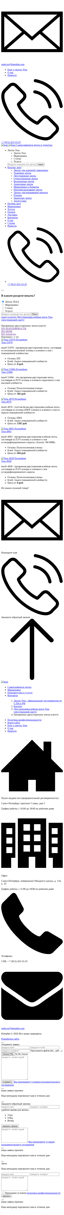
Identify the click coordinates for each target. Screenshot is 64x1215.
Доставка (12, 214)
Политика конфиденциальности (24, 720)
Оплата (11, 212)
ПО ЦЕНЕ (6, 331)
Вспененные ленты (24, 181)
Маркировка (14, 206)
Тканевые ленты (22, 173)
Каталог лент (14, 167)
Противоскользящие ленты (28, 189)
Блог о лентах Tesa (17, 69)
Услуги (11, 209)
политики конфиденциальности (43, 1193)
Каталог (18, 706)
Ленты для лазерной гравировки (31, 170)
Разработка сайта (10, 1039)
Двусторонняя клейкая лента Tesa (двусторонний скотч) (31, 710)
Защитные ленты (23, 198)
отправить (7, 1082)
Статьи (11, 223)
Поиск (34, 314)
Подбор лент (14, 203)
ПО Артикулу (8, 334)
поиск (40, 164)
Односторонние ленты (26, 178)
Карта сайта (13, 722)
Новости (12, 75)
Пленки (18, 195)
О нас (10, 72)
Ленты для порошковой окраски (31, 192)
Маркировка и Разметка (26, 187)
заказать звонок (9, 1126)
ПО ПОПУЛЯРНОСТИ (13, 328)
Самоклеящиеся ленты (19, 687)
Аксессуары (20, 201)
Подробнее (21, 339)
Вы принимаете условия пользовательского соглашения (27, 1143)
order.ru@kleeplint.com (12, 1028)
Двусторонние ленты (25, 175)
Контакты (12, 217)
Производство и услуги (19, 692)
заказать (6, 1196)
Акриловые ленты (23, 184)
